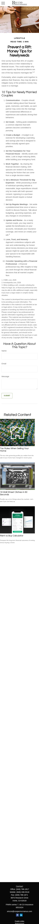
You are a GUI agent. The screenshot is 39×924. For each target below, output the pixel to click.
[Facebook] (17, 915)
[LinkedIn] (21, 915)
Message (5, 376)
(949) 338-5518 (22, 892)
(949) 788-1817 (22, 889)
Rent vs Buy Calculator (11, 535)
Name (4, 351)
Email (4, 364)
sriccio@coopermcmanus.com (19, 911)
